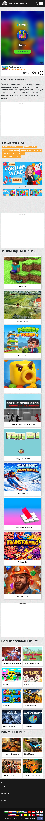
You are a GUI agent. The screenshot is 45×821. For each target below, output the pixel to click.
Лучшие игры (30, 147)
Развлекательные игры (30, 150)
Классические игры (12, 157)
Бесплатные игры (11, 150)
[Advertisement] (18, 119)
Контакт (3, 800)
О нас (3, 783)
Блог (2, 804)
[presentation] (19, 187)
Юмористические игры (13, 153)
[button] (9, 200)
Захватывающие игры (12, 147)
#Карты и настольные (17, 70)
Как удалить (5, 793)
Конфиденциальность (8, 797)
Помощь (4, 786)
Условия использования (9, 790)
